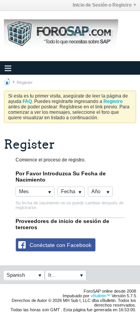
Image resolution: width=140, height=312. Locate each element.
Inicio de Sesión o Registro (102, 5)
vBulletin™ (100, 295)
